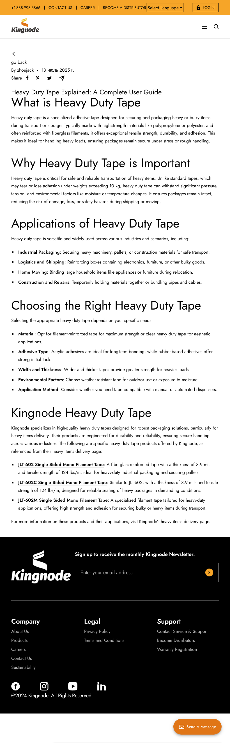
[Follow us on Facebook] (15, 689)
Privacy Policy (97, 631)
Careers (18, 649)
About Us (20, 631)
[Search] (216, 26)
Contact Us (21, 658)
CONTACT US (60, 7)
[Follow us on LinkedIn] (101, 689)
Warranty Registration (177, 649)
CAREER (88, 7)
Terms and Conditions (104, 640)
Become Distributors (176, 640)
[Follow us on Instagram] (44, 689)
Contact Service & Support (182, 631)
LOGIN (209, 7)
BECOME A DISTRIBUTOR (124, 7)
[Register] (209, 572)
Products (19, 640)
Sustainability (23, 667)
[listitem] (27, 78)
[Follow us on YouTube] (72, 689)
